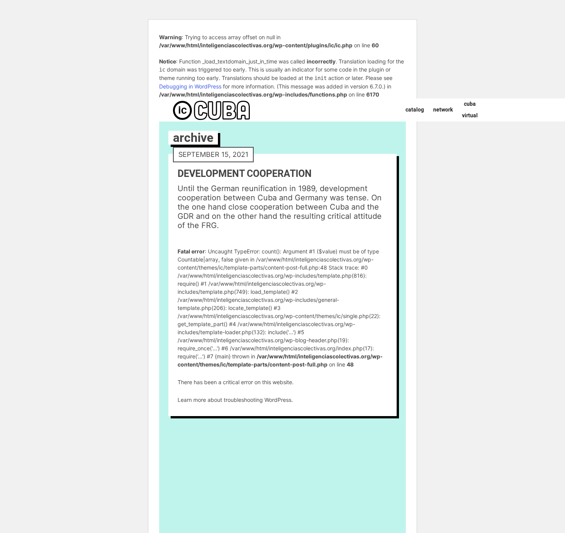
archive (193, 137)
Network (443, 110)
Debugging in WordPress (190, 86)
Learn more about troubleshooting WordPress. (235, 399)
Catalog (414, 110)
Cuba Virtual (470, 110)
